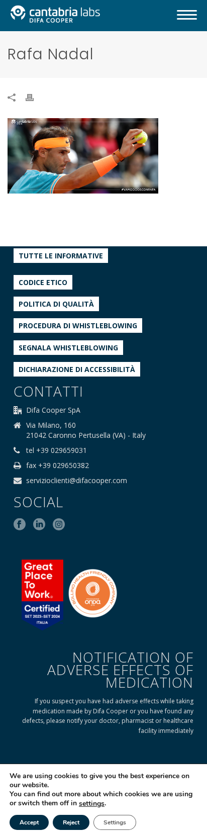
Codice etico (43, 282)
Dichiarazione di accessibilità (77, 369)
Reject (71, 822)
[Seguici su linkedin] (39, 524)
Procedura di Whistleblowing (78, 325)
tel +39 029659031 (56, 450)
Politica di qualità (56, 304)
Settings (115, 822)
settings (92, 803)
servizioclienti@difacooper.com (76, 480)
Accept (29, 822)
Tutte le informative (61, 255)
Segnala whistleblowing (68, 347)
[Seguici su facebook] (20, 524)
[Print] (35, 96)
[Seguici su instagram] (59, 524)
